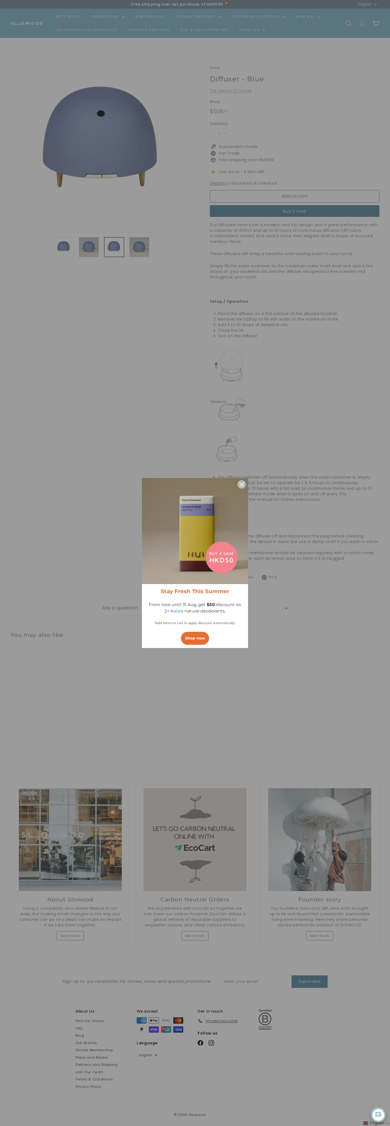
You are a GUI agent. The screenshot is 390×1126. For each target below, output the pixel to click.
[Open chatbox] (378, 1114)
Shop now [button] (195, 638)
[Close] (241, 484)
